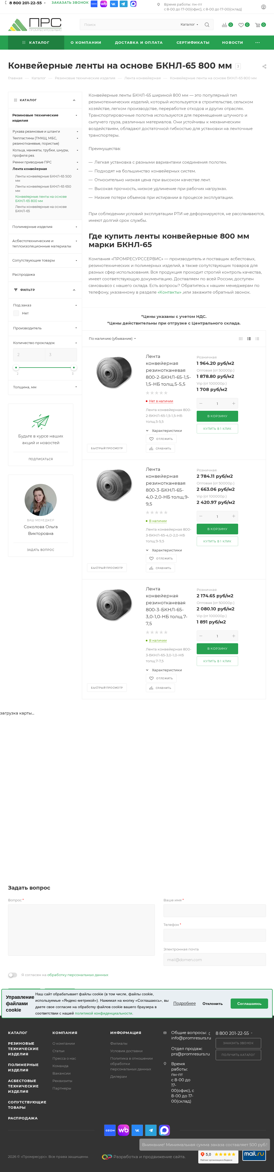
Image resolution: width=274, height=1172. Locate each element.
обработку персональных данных (77, 975)
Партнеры (61, 1088)
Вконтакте (114, 4)
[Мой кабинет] (263, 7)
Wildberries (104, 4)
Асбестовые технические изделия (23, 1086)
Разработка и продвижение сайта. (149, 1156)
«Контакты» (170, 292)
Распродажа (23, 1118)
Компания (64, 1033)
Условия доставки (126, 1051)
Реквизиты (62, 1081)
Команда (60, 1066)
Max (133, 4)
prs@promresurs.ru (190, 1053)
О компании (63, 1043)
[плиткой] (240, 338)
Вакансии (61, 1073)
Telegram (124, 4)
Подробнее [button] (184, 1003)
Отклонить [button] (213, 1003)
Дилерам (118, 1076)
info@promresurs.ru (191, 1037)
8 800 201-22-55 (25, 2)
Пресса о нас (64, 1058)
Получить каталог (238, 1055)
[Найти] (207, 24)
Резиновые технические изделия (23, 1048)
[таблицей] (257, 338)
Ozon (95, 4)
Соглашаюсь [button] (249, 1003)
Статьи (58, 1051)
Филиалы (118, 1043)
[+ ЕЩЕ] (257, 42)
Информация (126, 1033)
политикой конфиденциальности (103, 1013)
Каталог (18, 1033)
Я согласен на (64, 975)
